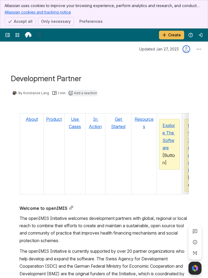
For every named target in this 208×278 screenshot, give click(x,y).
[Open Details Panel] (195, 242)
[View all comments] (195, 231)
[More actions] (198, 49)
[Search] (39, 35)
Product (54, 119)
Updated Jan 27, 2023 (159, 49)
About (32, 119)
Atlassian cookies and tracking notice (38, 12)
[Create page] (195, 253)
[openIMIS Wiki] (28, 35)
